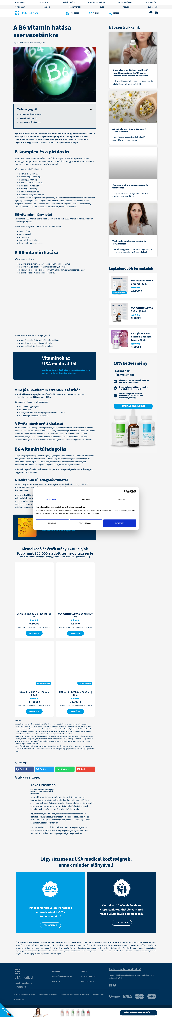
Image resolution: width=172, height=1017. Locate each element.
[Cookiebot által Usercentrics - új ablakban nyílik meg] (126, 491)
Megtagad (52, 523)
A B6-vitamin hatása (29, 118)
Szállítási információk (96, 2)
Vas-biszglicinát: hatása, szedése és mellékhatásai (129, 242)
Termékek (56, 971)
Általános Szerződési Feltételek (24, 995)
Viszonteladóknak (125, 2)
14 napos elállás (98, 995)
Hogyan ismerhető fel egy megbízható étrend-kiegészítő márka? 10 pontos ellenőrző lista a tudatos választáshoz (130, 73)
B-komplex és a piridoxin (31, 114)
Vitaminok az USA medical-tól (59, 361)
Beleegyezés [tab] (51, 499)
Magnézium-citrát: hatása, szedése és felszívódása (130, 186)
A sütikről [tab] (121, 499)
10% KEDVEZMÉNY (43, 2)
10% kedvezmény (87, 981)
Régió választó (67, 2)
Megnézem (34, 633)
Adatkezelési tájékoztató (48, 995)
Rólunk (84, 971)
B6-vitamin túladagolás (30, 122)
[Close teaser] (10, 1015)
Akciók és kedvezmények (62, 976)
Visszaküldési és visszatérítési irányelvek (74, 995)
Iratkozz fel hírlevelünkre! (125, 969)
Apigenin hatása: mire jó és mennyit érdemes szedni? (129, 130)
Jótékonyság (19, 2)
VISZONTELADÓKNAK (89, 976)
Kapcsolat (56, 981)
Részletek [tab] (86, 499)
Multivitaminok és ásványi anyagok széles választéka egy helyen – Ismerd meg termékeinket (66, 372)
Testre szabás (85, 523)
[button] (91, 109)
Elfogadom (119, 523)
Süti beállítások (18, 999)
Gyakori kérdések (150, 2)
